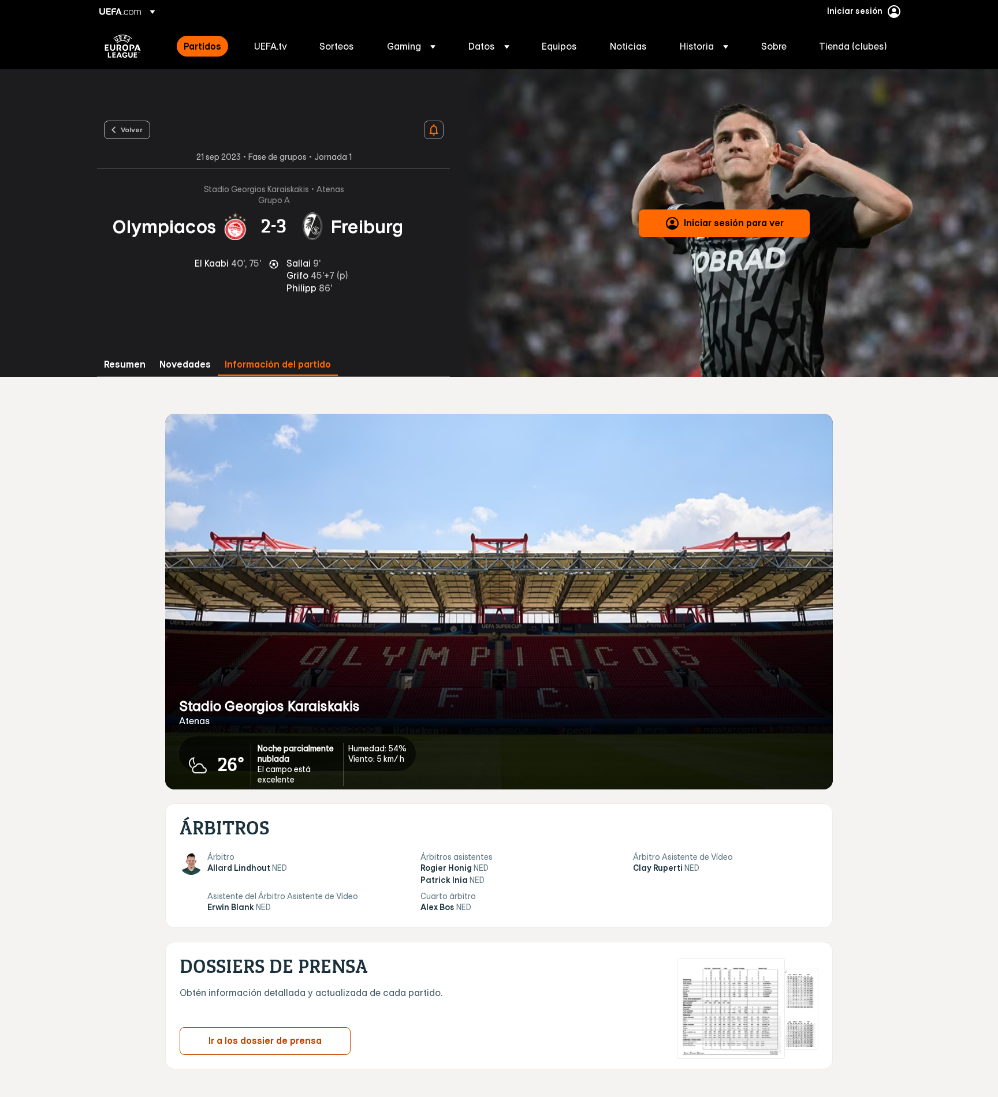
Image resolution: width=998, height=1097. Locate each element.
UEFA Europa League (122, 46)
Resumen (125, 364)
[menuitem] (204, 46)
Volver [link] (132, 129)
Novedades (185, 364)
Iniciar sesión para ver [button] (734, 223)
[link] (202, 46)
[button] (411, 46)
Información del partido (278, 364)
